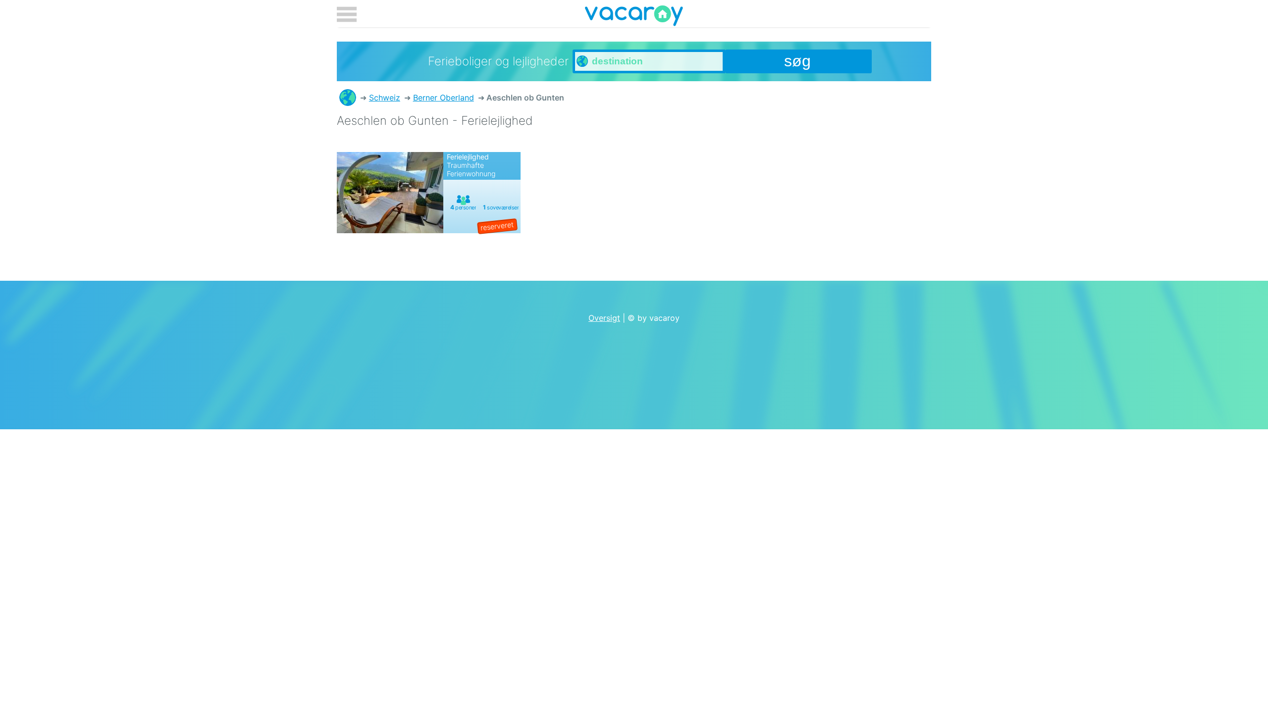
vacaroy (634, 17)
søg (797, 61)
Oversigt (604, 318)
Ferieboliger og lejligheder (347, 97)
